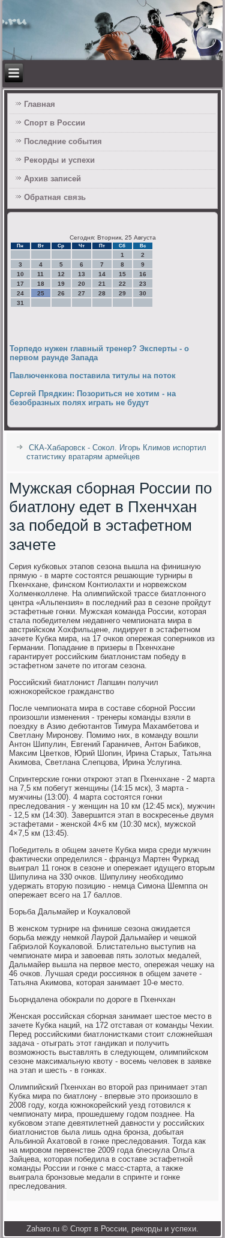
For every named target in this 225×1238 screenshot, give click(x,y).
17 (20, 283)
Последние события (63, 141)
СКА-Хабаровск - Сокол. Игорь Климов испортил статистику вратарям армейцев (116, 452)
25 (40, 293)
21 (102, 283)
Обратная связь (55, 197)
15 (122, 274)
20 (81, 283)
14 (102, 274)
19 (61, 283)
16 (142, 274)
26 (61, 293)
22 (122, 283)
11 (40, 274)
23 (142, 283)
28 (102, 293)
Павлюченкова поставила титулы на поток (93, 375)
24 (20, 293)
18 (40, 283)
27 (81, 293)
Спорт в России (54, 122)
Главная (39, 104)
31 (20, 303)
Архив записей (52, 178)
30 (142, 293)
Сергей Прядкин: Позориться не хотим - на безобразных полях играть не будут (93, 398)
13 (81, 274)
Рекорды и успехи (59, 160)
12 (61, 274)
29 (122, 293)
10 (20, 274)
